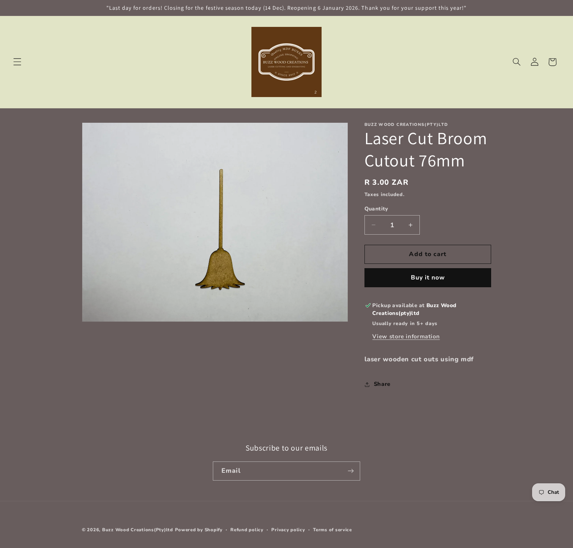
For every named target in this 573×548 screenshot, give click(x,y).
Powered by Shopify (199, 530)
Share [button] (382, 384)
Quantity (376, 208)
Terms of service (332, 530)
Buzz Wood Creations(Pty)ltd (137, 530)
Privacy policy (288, 530)
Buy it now (428, 277)
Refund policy (247, 530)
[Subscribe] (351, 471)
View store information (406, 336)
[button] (17, 62)
